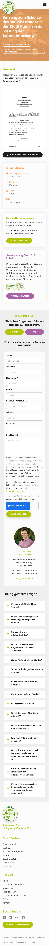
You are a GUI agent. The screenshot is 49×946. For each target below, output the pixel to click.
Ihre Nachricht (12, 435)
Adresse (10, 412)
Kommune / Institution (16, 401)
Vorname (10, 366)
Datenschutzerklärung (15, 491)
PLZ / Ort (10, 423)
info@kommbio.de (24, 578)
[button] (44, 4)
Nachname (11, 378)
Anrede (10, 355)
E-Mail (9, 389)
